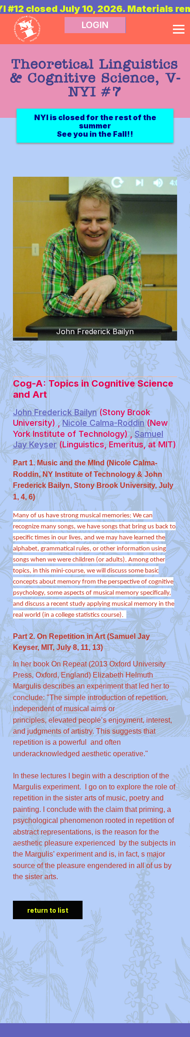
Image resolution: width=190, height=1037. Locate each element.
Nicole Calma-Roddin (103, 423)
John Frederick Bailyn (55, 412)
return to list (47, 910)
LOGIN (95, 25)
